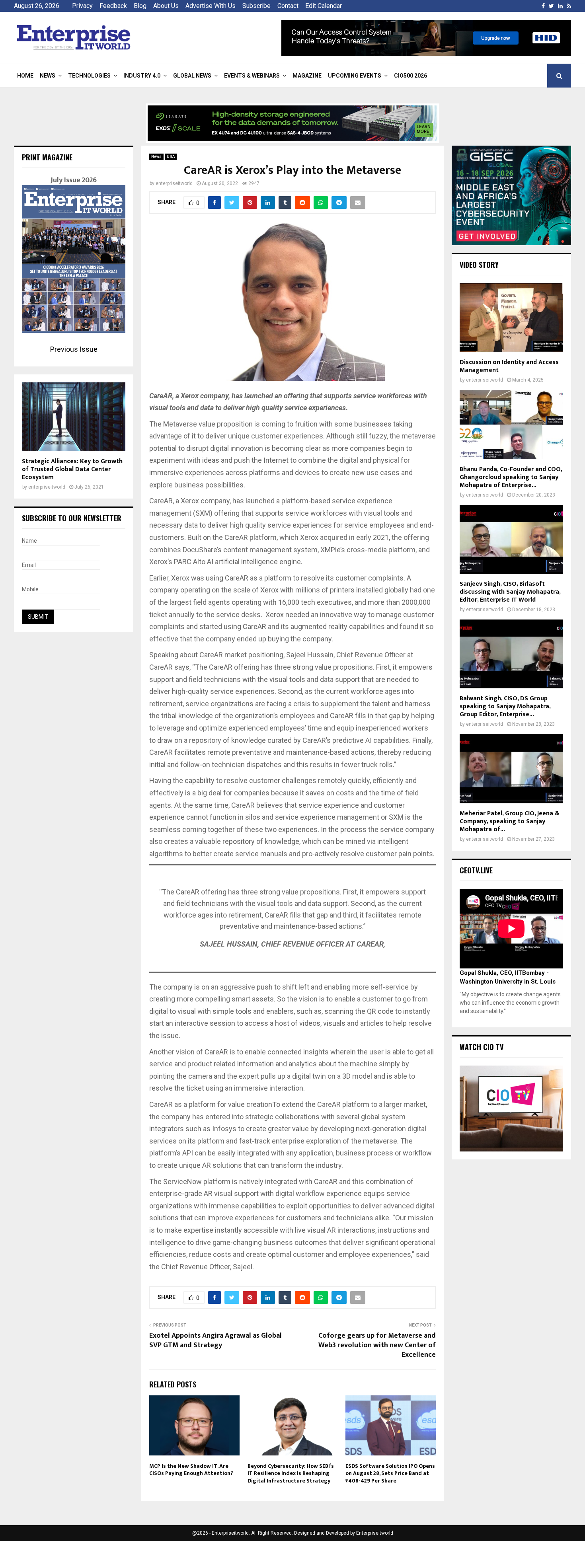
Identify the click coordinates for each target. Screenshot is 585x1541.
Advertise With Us (210, 6)
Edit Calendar (323, 6)
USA (171, 156)
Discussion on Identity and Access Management (509, 366)
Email (29, 565)
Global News (192, 75)
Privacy (82, 6)
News (47, 75)
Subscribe (256, 6)
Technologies (89, 75)
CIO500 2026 (410, 75)
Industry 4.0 (141, 75)
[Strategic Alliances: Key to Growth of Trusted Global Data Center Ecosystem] (73, 416)
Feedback (113, 6)
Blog (140, 6)
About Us (166, 6)
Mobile (30, 589)
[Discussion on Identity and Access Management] (511, 317)
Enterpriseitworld (374, 1533)
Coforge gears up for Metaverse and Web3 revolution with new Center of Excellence (377, 1345)
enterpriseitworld (174, 183)
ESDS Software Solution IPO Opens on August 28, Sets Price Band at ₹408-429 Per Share (390, 1473)
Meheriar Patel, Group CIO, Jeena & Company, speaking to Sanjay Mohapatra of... (509, 821)
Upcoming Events (354, 75)
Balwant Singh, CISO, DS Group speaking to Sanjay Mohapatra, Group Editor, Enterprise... (505, 706)
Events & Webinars (252, 75)
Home (25, 75)
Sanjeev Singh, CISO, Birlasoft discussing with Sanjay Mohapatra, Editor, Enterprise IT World (510, 592)
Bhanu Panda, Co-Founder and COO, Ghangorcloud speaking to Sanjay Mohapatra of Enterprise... (511, 477)
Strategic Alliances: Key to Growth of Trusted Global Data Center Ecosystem (72, 469)
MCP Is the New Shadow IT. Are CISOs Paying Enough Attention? (191, 1469)
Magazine (307, 75)
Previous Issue (74, 349)
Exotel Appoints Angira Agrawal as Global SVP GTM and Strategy (215, 1340)
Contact (287, 6)
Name (29, 541)
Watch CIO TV (481, 1047)
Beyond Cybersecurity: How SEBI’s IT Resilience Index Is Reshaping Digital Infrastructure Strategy (291, 1473)
